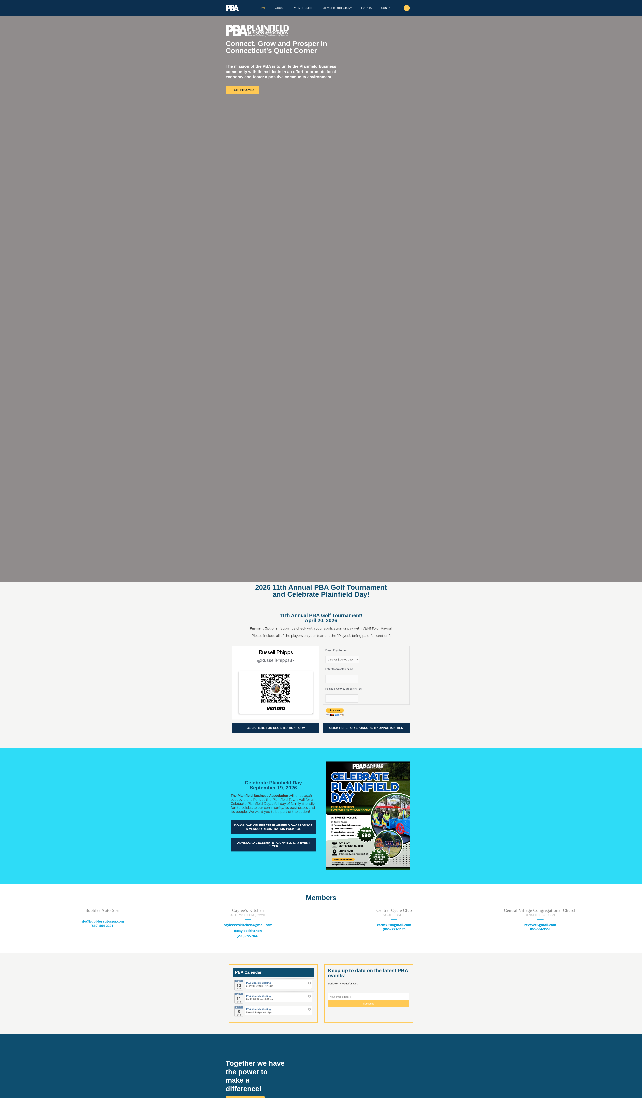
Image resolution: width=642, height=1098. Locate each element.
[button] (292, 1081)
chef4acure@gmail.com (248, 925)
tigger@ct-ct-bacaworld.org (540, 921)
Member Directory (337, 8)
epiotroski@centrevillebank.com (102, 925)
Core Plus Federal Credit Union (394, 910)
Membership (303, 8)
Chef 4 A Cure (248, 910)
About (280, 8)
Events (366, 8)
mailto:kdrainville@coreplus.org (394, 925)
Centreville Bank (102, 910)
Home (261, 8)
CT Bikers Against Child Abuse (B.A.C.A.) (540, 910)
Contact (387, 8)
